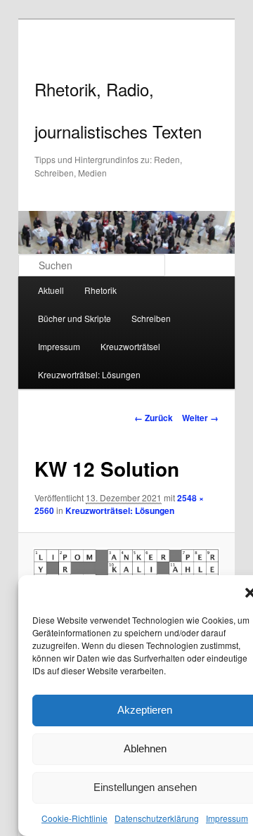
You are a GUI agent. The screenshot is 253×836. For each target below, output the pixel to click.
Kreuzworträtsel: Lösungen (89, 374)
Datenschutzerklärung (157, 818)
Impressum (227, 818)
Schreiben (151, 318)
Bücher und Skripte (74, 318)
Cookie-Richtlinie (74, 818)
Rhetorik (100, 290)
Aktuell (51, 290)
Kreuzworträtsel (130, 346)
